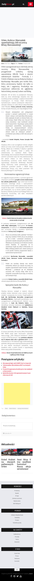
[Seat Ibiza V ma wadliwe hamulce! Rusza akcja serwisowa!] (25, 452)
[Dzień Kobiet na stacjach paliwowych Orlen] (9, 452)
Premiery (17, 490)
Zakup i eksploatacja (17, 515)
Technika (17, 517)
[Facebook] (11, 576)
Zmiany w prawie (17, 498)
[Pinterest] (14, 576)
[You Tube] (20, 576)
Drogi (17, 496)
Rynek (17, 493)
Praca (17, 556)
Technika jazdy (17, 523)
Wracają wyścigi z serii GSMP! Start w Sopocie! (17, 363)
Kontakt (17, 561)
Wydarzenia (17, 501)
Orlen (6, 408)
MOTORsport (17, 503)
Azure (31, 573)
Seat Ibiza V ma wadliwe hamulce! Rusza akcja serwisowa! (24, 464)
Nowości (17, 542)
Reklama (17, 558)
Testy (17, 539)
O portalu (17, 553)
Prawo (17, 520)
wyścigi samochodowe (23, 408)
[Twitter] (17, 576)
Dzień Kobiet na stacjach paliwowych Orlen (8, 463)
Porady (17, 537)
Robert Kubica (12, 408)
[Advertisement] (17, 20)
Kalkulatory (17, 534)
